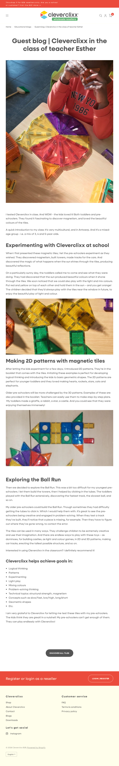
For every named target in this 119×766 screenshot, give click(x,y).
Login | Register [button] (100, 678)
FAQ (64, 702)
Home (8, 26)
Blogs (9, 715)
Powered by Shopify (36, 747)
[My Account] (105, 16)
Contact (10, 711)
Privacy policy (69, 711)
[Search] (100, 16)
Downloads (12, 720)
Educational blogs (23, 26)
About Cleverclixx (15, 706)
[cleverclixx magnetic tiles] (59, 326)
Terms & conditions (71, 706)
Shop (8, 702)
